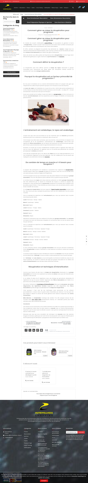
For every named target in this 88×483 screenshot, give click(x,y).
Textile (26, 440)
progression (57, 94)
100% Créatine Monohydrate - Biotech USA (40, 352)
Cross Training (28, 445)
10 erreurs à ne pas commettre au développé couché (30, 373)
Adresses (54, 440)
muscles (61, 56)
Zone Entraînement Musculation (37, 18)
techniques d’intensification (45, 284)
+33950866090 (9, 437)
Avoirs (53, 437)
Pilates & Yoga (28, 443)
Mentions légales (42, 434)
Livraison (40, 431)
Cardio (26, 438)
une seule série (36, 299)
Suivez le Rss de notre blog (11, 75)
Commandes (55, 435)
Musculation (27, 434)
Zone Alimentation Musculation (60, 18)
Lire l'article (29, 380)
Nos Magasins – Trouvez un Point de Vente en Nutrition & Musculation (43, 464)
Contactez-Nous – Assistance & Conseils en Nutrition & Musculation (44, 449)
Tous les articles (11, 72)
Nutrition (26, 436)
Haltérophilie (27, 447)
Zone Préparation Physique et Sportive (39, 22)
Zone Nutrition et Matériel (63, 22)
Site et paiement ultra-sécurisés (42, 444)
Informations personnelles (55, 432)
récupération (69, 169)
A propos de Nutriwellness (41, 440)
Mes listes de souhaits (55, 445)
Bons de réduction (57, 442)
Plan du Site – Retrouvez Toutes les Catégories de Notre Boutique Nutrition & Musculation (43, 456)
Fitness (26, 431)
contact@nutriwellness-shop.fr (13, 435)
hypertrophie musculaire (58, 189)
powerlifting (48, 43)
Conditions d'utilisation (41, 437)
